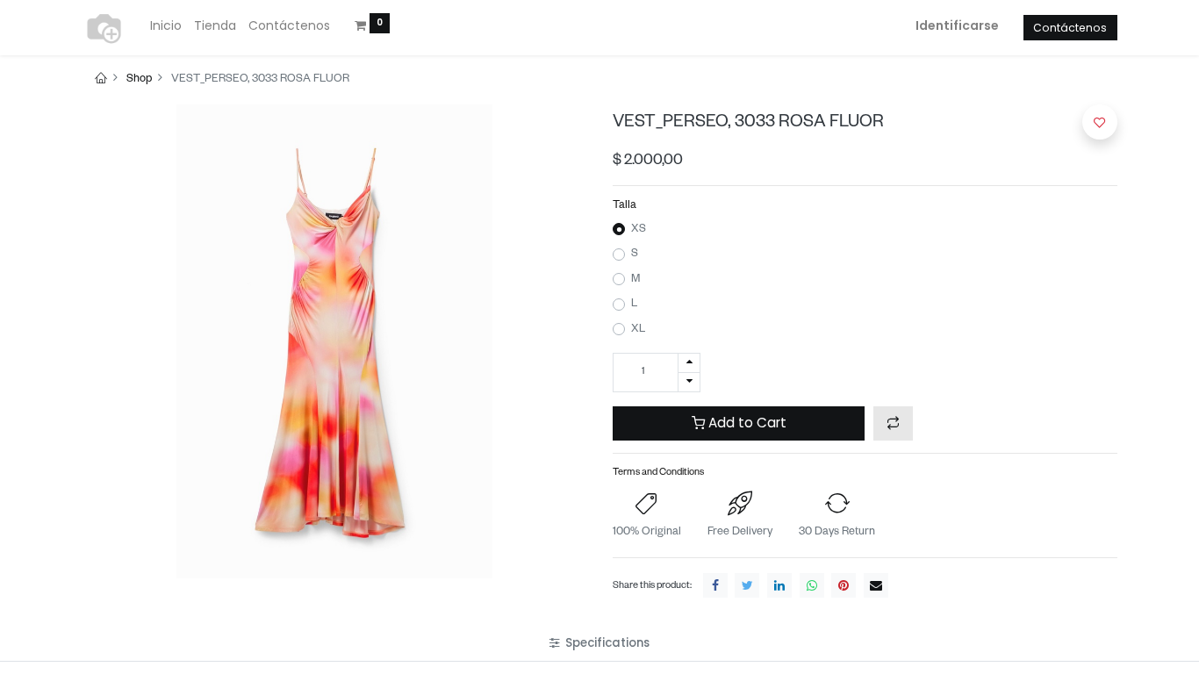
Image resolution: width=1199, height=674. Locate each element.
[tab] (599, 643)
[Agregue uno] (689, 363)
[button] (893, 423)
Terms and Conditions (658, 473)
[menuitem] (166, 26)
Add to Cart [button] (745, 422)
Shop (139, 80)
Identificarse (957, 25)
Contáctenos (1070, 27)
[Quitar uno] (689, 382)
